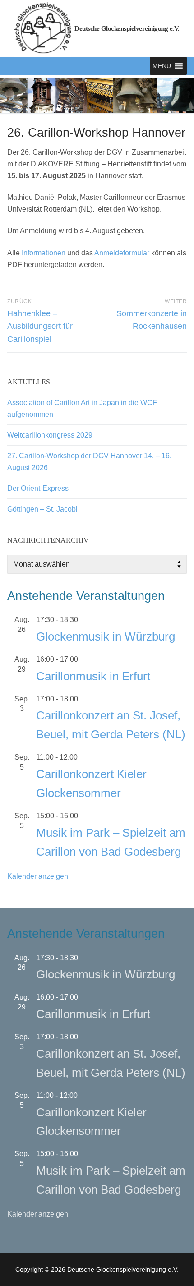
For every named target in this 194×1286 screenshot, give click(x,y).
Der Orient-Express (38, 488)
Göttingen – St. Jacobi (42, 509)
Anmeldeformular (121, 253)
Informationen (43, 253)
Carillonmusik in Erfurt (93, 676)
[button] (161, 66)
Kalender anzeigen (37, 876)
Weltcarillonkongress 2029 (49, 435)
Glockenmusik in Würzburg (105, 636)
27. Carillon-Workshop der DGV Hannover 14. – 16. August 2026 (89, 461)
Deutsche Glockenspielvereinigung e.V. (127, 28)
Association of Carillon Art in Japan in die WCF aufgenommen (82, 408)
